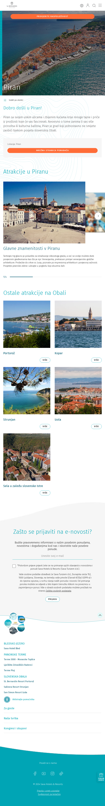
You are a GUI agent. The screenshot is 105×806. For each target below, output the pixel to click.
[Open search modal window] (94, 5)
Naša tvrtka (11, 718)
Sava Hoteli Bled (12, 648)
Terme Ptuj (9, 670)
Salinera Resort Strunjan (16, 687)
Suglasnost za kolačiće (49, 794)
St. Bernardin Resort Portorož (19, 681)
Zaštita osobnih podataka (58, 591)
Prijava (52, 599)
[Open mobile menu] (100, 5)
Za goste (9, 708)
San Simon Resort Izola (15, 692)
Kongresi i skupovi (15, 728)
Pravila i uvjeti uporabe (48, 791)
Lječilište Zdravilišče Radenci (18, 665)
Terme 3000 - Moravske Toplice (19, 659)
